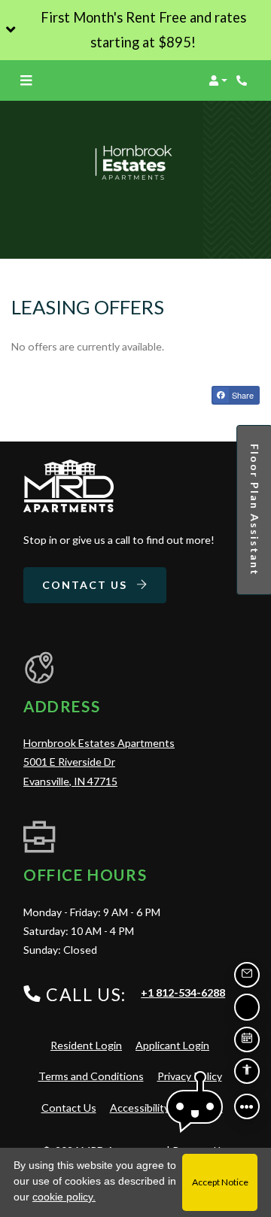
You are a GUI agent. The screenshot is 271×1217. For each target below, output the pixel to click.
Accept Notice (220, 1182)
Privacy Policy (189, 1075)
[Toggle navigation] (26, 80)
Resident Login (86, 1045)
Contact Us (86, 584)
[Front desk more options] (247, 1106)
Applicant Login (172, 1045)
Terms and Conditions (91, 1075)
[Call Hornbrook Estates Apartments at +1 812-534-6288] (244, 80)
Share (242, 395)
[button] (135, 30)
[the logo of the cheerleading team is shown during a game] (68, 486)
